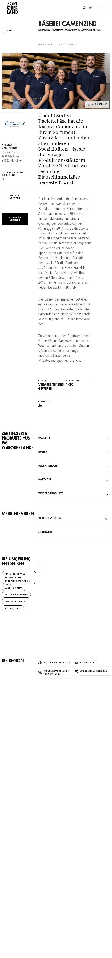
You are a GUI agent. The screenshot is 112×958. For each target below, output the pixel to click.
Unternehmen (45, 45)
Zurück (10, 31)
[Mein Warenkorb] (97, 8)
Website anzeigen (15, 197)
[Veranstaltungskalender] (91, 8)
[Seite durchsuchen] (84, 8)
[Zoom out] (40, 569)
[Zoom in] (40, 564)
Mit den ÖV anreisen (15, 219)
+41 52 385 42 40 (12, 160)
